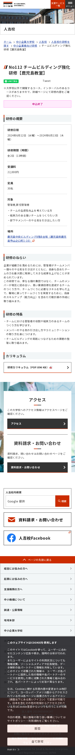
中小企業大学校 (25, 42)
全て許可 (37, 741)
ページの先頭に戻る (40, 560)
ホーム (8, 42)
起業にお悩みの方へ (16, 579)
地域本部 (9, 620)
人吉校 (43, 42)
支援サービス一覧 (57, 4)
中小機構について (14, 599)
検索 (64, 501)
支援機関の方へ (13, 589)
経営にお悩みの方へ (16, 568)
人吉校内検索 (13, 492)
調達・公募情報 (13, 610)
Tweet (47, 81)
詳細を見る (11, 749)
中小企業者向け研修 (25, 45)
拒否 (37, 728)
